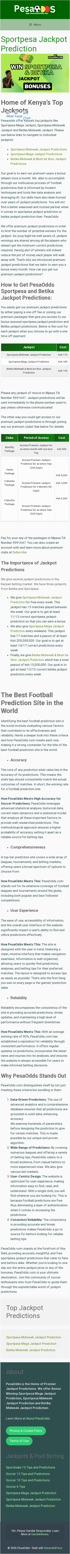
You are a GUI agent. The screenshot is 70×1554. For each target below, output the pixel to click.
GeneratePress (53, 1548)
